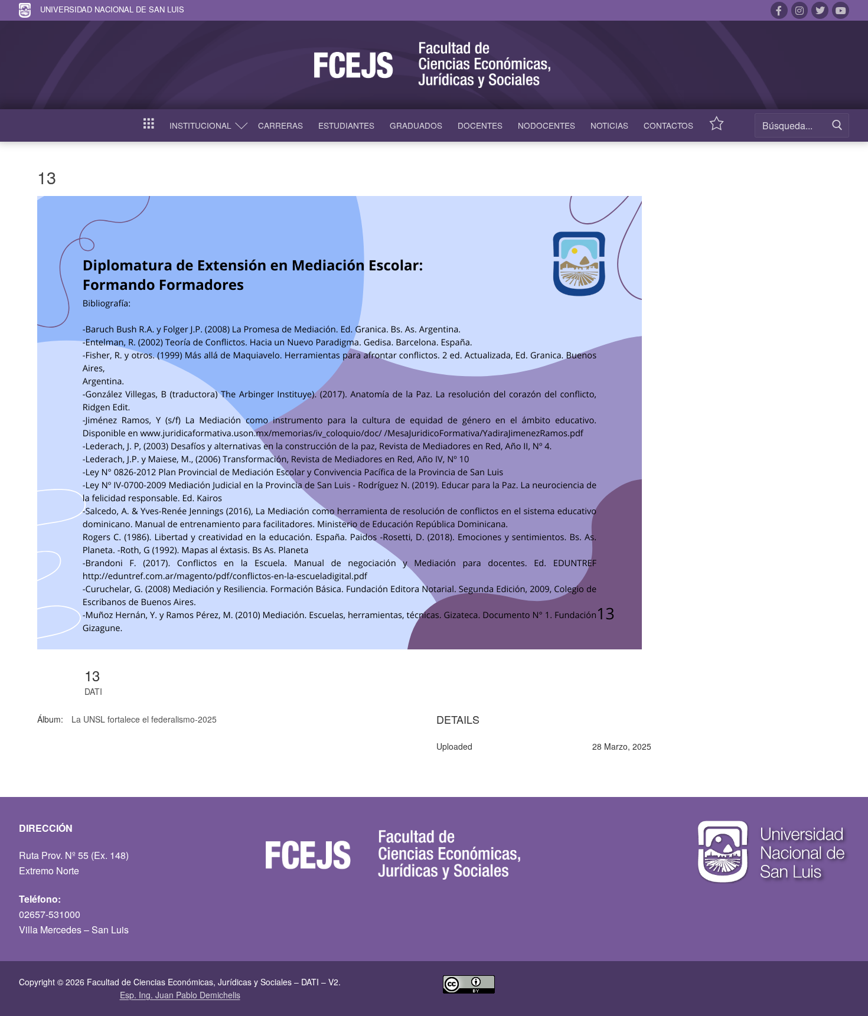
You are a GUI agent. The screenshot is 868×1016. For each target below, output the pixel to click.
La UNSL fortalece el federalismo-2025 (144, 719)
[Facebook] (779, 10)
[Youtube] (840, 10)
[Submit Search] (837, 125)
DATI (93, 691)
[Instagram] (799, 10)
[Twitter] (819, 10)
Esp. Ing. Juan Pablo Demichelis (180, 995)
